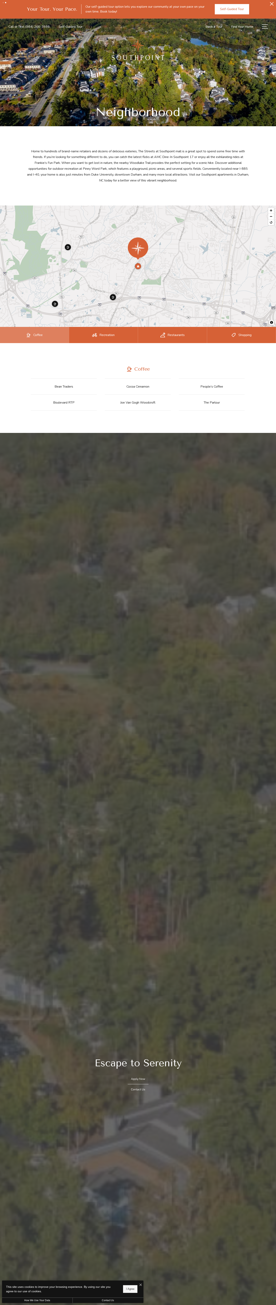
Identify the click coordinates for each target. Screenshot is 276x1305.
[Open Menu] (265, 64)
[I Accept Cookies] (140, 1285)
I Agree (130, 1288)
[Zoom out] (271, 254)
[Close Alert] (272, 5)
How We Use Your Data (37, 1300)
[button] (3, 2)
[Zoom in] (271, 248)
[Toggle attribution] (271, 359)
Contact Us (108, 1300)
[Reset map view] (271, 260)
